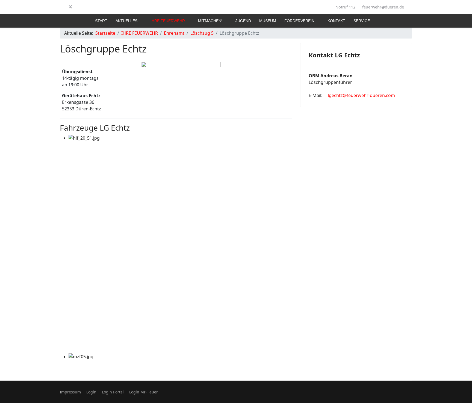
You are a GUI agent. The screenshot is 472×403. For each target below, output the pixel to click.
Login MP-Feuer (143, 392)
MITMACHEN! (210, 21)
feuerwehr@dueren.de (383, 7)
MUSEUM (267, 21)
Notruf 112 (345, 7)
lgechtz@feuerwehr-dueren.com (361, 95)
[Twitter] (70, 7)
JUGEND (243, 21)
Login (91, 392)
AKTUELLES (126, 21)
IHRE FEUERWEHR (168, 21)
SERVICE (361, 21)
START (101, 21)
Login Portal (113, 392)
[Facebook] (61, 7)
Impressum (70, 392)
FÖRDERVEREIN (299, 21)
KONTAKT (336, 21)
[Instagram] (79, 7)
